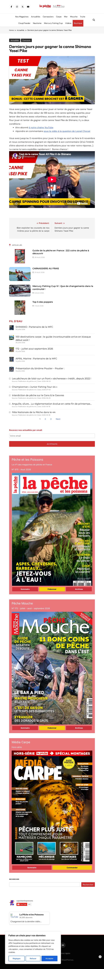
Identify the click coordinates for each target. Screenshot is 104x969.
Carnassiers (48, 16)
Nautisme (37, 23)
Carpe (59, 16)
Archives (79, 589)
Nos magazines (22, 16)
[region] (33, 947)
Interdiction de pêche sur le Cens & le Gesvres (38, 395)
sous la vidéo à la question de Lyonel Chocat (67, 131)
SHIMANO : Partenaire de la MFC (34, 327)
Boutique (78, 23)
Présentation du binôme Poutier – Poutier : (40, 368)
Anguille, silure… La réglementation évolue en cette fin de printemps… (52, 403)
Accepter (49, 958)
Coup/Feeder (24, 23)
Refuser (33, 958)
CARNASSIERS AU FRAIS (45, 268)
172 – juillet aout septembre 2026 (34, 348)
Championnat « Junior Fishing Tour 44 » (34, 387)
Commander (72, 867)
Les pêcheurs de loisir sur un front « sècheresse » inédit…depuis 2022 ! (51, 378)
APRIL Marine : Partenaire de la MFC (36, 358)
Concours (26, 40)
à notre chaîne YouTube (41, 127)
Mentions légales (63, 953)
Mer (66, 16)
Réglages (17, 958)
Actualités (35, 16)
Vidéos (68, 23)
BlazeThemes (67, 960)
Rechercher (14, 879)
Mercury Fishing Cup (53, 23)
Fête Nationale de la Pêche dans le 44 (33, 412)
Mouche (73, 16)
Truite (82, 16)
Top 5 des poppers (42, 302)
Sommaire (25, 589)
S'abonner (52, 589)
